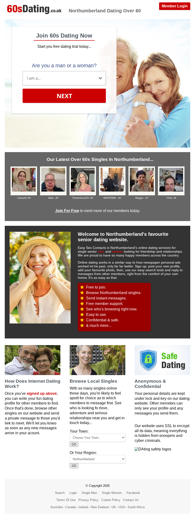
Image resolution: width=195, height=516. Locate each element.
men (101, 251)
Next (64, 96)
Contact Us (131, 500)
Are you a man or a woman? (64, 65)
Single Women (112, 493)
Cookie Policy (110, 500)
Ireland (83, 507)
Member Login (175, 6)
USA (122, 507)
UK (114, 507)
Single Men (89, 493)
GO (74, 444)
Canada (70, 507)
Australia (56, 507)
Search (60, 493)
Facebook (133, 493)
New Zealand (100, 507)
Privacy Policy (88, 500)
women (117, 251)
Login (73, 493)
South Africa (136, 507)
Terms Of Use (66, 500)
